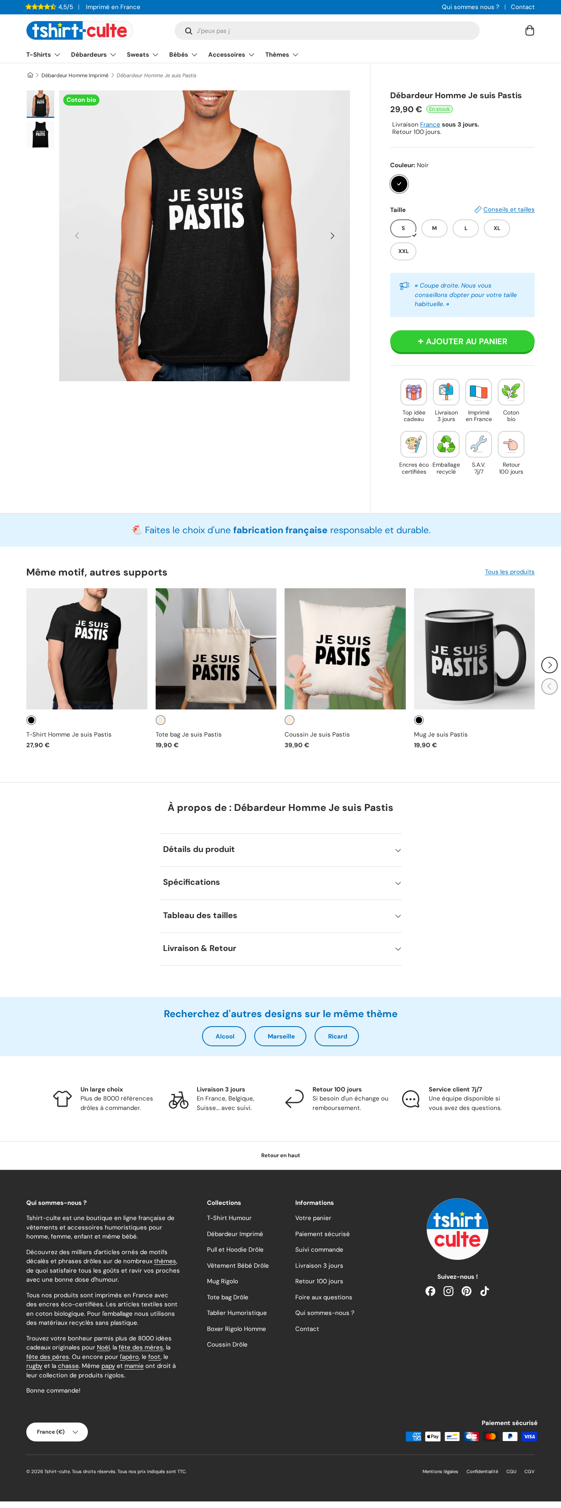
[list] (204, 235)
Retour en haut (280, 1155)
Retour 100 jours (319, 1281)
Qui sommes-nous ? (324, 1313)
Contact (523, 7)
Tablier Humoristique (237, 1313)
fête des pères (47, 1357)
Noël (103, 1347)
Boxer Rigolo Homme (236, 1329)
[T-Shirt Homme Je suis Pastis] (86, 648)
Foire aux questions (323, 1297)
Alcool (225, 1036)
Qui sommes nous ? (470, 7)
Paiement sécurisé (322, 1234)
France (430, 124)
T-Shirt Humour (229, 1218)
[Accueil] (29, 75)
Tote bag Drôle (227, 1297)
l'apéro (129, 1357)
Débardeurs (89, 55)
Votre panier (313, 1218)
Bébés (178, 55)
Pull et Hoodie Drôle (235, 1250)
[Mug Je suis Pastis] (474, 648)
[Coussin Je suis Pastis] (345, 648)
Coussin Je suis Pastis (317, 734)
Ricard (337, 1036)
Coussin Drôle (227, 1344)
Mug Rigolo (222, 1281)
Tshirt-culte (57, 1471)
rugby (34, 1366)
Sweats (138, 55)
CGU (511, 1471)
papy (108, 1366)
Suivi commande (319, 1250)
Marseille (281, 1036)
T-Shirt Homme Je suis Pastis (69, 734)
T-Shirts (38, 55)
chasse (68, 1366)
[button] (530, 30)
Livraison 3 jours (319, 1266)
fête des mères (141, 1347)
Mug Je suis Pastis (441, 734)
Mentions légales (440, 1471)
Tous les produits (510, 572)
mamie (134, 1366)
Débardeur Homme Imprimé (74, 75)
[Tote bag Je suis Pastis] (216, 648)
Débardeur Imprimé (235, 1234)
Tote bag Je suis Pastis (189, 734)
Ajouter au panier (467, 341)
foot (154, 1357)
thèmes (165, 1261)
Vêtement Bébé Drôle (238, 1266)
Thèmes (277, 55)
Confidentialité (482, 1471)
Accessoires (226, 55)
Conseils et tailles (509, 209)
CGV (529, 1471)
